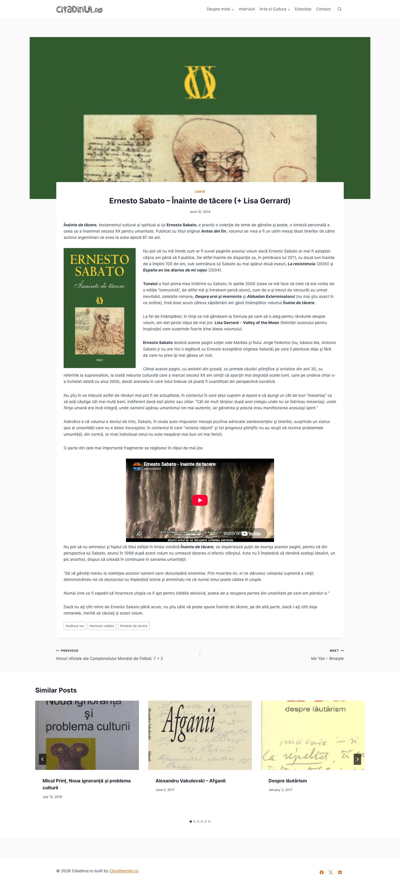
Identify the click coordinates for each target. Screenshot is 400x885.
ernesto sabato (102, 626)
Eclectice (303, 9)
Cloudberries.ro (123, 871)
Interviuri (247, 9)
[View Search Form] (339, 9)
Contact (323, 9)
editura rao (75, 626)
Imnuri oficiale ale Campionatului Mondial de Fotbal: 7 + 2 (109, 655)
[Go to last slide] (42, 759)
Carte (200, 191)
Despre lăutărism (288, 781)
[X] (331, 872)
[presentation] (87, 735)
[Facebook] (322, 872)
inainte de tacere (133, 626)
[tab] (191, 821)
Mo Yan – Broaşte (327, 655)
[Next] (357, 759)
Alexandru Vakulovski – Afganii (190, 781)
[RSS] (340, 872)
